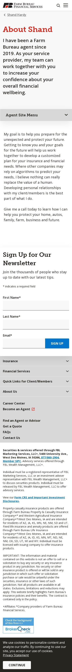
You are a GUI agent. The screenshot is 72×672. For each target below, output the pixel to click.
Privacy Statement (16, 655)
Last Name (11, 316)
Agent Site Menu (22, 115)
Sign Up (57, 343)
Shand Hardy (16, 15)
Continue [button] (17, 665)
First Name (12, 297)
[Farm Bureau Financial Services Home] (22, 5)
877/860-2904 (49, 457)
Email (7, 335)
